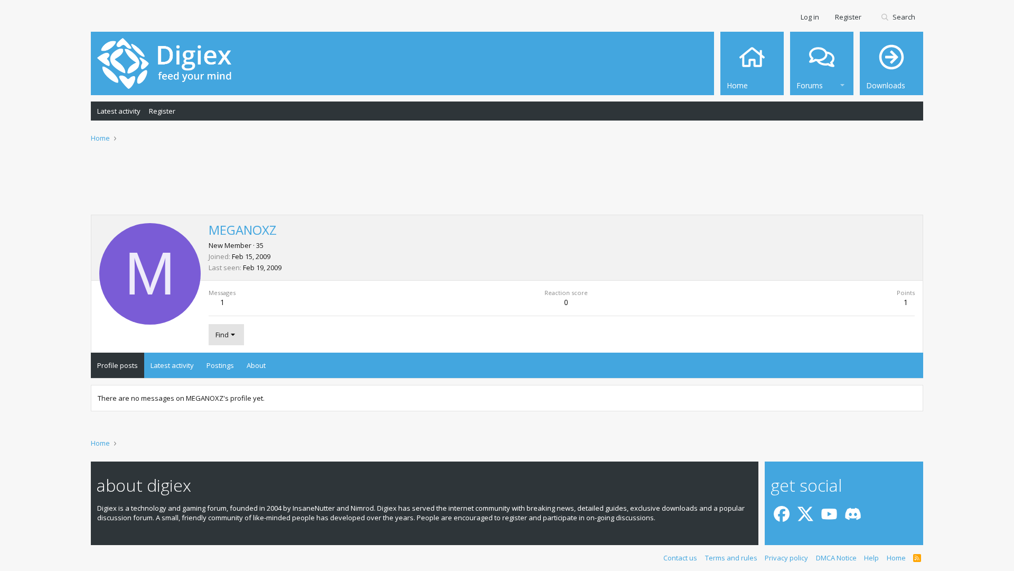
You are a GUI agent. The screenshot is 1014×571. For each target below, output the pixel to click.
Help (871, 558)
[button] (842, 83)
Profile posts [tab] (117, 365)
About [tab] (256, 365)
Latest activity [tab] (172, 365)
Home (896, 558)
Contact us (680, 558)
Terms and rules (731, 558)
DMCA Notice (836, 558)
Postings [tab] (220, 365)
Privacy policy (786, 558)
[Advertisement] (507, 185)
